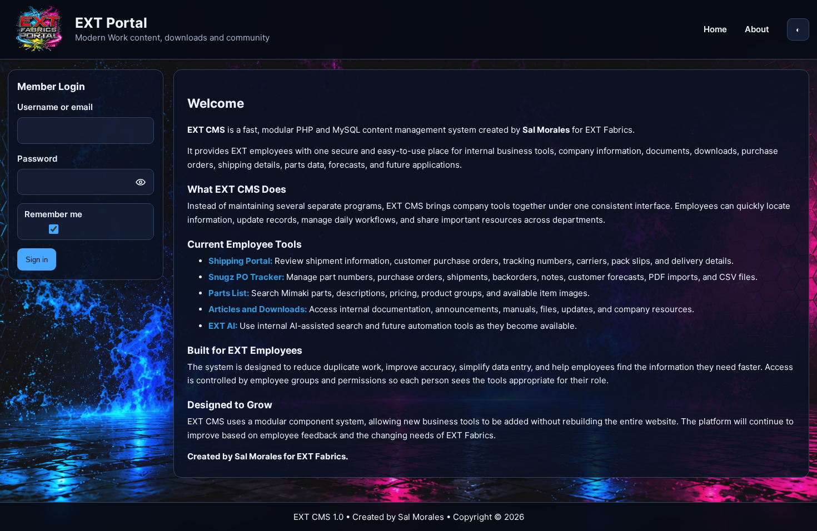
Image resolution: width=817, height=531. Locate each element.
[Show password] (140, 182)
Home (715, 29)
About (757, 29)
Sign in (37, 260)
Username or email (55, 107)
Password (37, 158)
